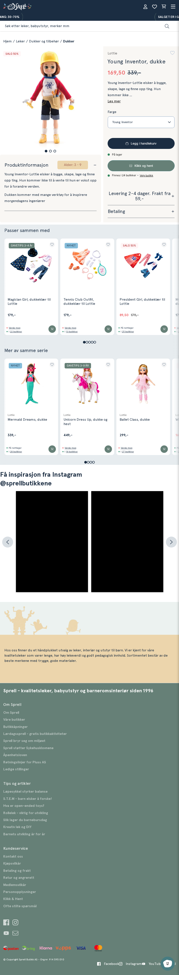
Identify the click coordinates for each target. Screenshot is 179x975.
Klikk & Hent (13, 899)
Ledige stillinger (16, 769)
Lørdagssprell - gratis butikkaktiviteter (35, 734)
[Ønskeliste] (154, 6)
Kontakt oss (13, 856)
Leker (20, 41)
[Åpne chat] (168, 964)
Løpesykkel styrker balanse (25, 791)
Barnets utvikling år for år (24, 834)
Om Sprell (11, 712)
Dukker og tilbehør (44, 41)
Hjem (7, 41)
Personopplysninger (19, 892)
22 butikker (16, 331)
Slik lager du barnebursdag (25, 820)
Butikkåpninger (15, 727)
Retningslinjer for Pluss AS (24, 762)
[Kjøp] (52, 329)
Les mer (114, 101)
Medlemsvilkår (14, 885)
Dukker (68, 41)
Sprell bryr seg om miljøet (24, 741)
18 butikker (72, 451)
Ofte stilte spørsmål (20, 906)
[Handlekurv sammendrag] (163, 6)
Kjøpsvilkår (12, 863)
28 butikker (16, 451)
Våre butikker (14, 719)
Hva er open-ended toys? (23, 806)
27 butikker (128, 451)
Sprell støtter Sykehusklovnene (28, 748)
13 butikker (72, 331)
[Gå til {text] (6, 923)
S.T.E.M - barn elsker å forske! (27, 799)
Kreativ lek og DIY (17, 827)
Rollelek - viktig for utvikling (25, 813)
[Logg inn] (145, 6)
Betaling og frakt (17, 870)
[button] (46, 151)
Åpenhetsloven (15, 755)
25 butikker (128, 331)
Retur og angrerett (18, 877)
